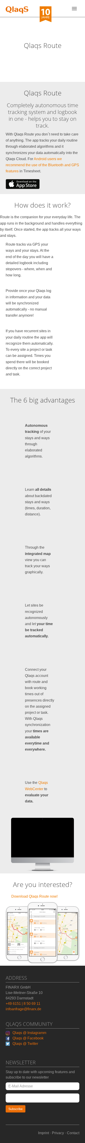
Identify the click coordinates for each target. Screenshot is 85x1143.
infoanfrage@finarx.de (23, 1009)
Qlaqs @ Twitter (24, 1044)
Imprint (43, 1133)
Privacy (58, 1133)
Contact (73, 1133)
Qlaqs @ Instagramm (28, 1033)
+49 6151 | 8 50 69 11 (23, 1003)
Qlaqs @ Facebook (27, 1038)
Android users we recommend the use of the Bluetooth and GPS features (42, 165)
